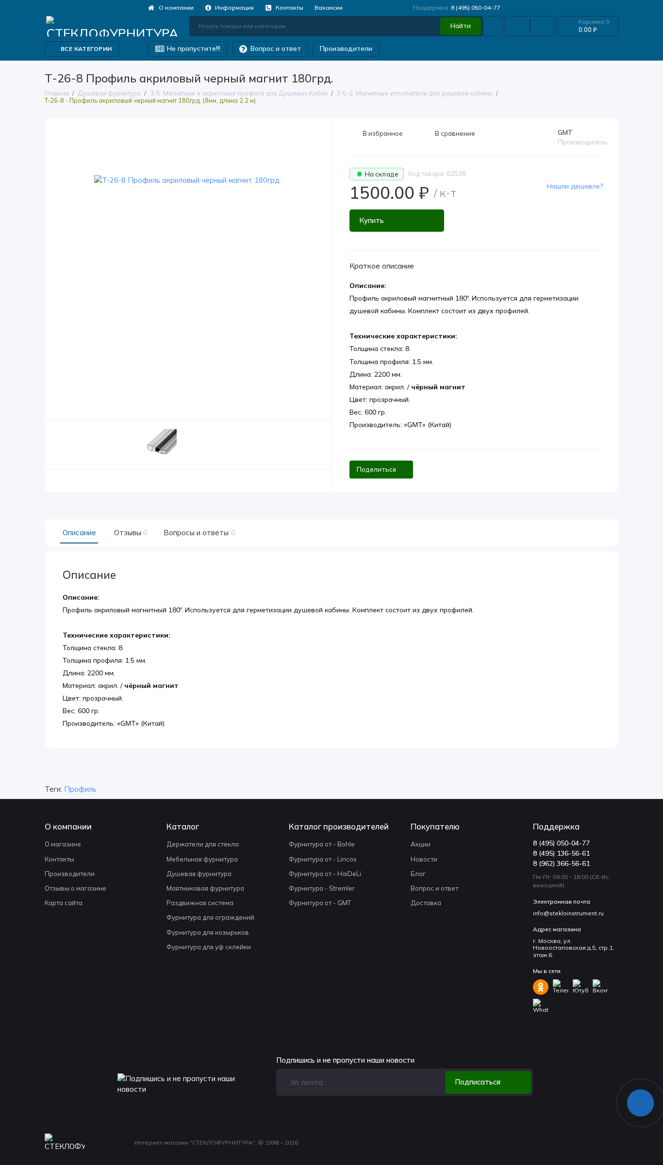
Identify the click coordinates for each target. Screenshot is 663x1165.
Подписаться (477, 1081)
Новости (424, 859)
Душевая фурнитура (199, 874)
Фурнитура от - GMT (320, 903)
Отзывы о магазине (75, 888)
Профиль (80, 789)
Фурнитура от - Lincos (323, 859)
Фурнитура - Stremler (322, 888)
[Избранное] (542, 26)
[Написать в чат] (640, 1103)
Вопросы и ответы (198, 532)
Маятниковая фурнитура (205, 888)
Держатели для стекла (202, 844)
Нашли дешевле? (575, 186)
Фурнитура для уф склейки (208, 947)
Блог (418, 874)
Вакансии (329, 7)
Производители (346, 48)
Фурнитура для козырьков (207, 932)
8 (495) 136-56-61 (561, 853)
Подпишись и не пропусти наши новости (345, 1060)
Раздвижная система (199, 903)
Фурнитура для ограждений (210, 917)
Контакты (284, 8)
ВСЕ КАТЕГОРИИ (86, 48)
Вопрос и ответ (270, 48)
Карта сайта (64, 903)
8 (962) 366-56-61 (561, 863)
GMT (565, 132)
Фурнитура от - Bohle (322, 844)
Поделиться (376, 469)
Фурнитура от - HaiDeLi (325, 874)
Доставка (426, 903)
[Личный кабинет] (493, 26)
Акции (421, 844)
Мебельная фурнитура (202, 859)
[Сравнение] (517, 26)
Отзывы (130, 532)
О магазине (63, 844)
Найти (460, 26)
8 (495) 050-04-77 (456, 7)
